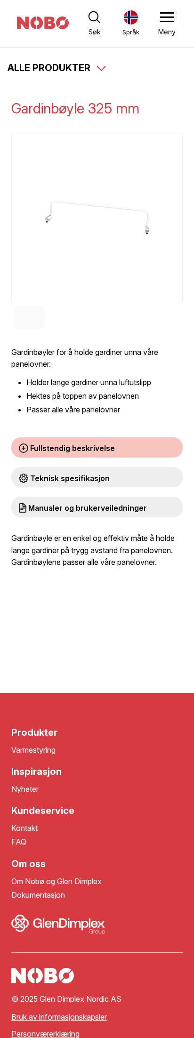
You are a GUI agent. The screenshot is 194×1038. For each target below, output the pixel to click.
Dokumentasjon (38, 895)
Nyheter (25, 789)
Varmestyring (33, 750)
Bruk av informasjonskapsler (59, 1017)
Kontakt (24, 828)
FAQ (18, 841)
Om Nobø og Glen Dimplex (56, 881)
